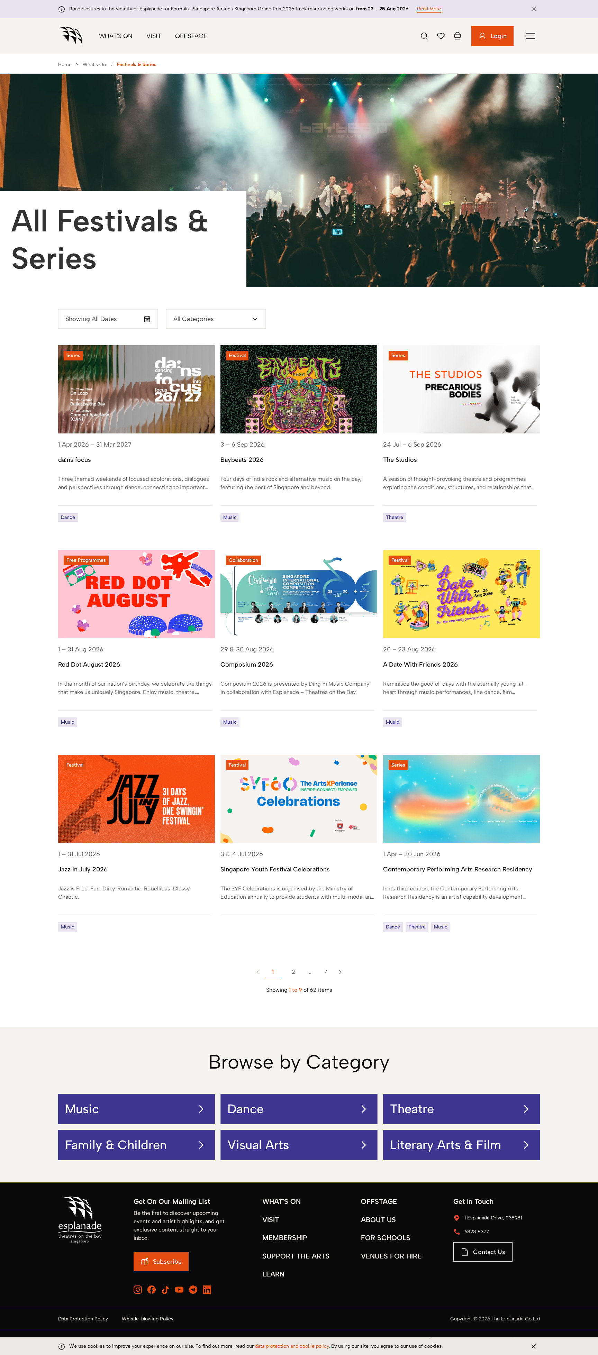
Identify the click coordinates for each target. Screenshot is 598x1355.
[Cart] (457, 36)
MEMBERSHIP (284, 1238)
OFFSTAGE (379, 1201)
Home (65, 64)
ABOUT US (378, 1220)
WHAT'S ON (281, 1201)
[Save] (441, 36)
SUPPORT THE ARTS (295, 1256)
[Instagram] (138, 1289)
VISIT (270, 1220)
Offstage (191, 36)
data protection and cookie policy (292, 1346)
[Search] (424, 36)
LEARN (273, 1274)
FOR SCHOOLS (385, 1238)
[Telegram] (193, 1289)
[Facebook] (151, 1289)
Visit (153, 36)
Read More (429, 9)
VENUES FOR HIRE (391, 1256)
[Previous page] (257, 972)
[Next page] (340, 972)
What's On (116, 36)
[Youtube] (179, 1289)
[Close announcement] (533, 9)
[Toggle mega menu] (530, 36)
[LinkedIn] (207, 1289)
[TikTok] (165, 1290)
